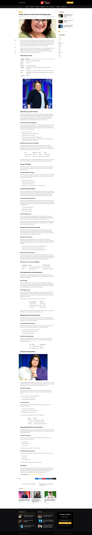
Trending (43, 6)
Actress (59, 38)
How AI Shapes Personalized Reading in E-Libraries (48, 516)
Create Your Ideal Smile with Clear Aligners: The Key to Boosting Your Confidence (48, 526)
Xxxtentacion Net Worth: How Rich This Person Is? (68, 26)
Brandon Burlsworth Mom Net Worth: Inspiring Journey (68, 15)
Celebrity (52, 6)
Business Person (60, 43)
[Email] (15, 52)
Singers (59, 51)
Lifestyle (37, 6)
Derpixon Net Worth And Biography (68, 21)
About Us (55, 533)
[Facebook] (15, 43)
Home (27, 6)
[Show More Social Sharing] (55, 17)
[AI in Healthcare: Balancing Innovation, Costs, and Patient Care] (40, 521)
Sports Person (60, 52)
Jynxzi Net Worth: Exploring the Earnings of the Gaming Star (50, 500)
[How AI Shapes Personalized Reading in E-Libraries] (40, 516)
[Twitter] (15, 45)
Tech (47, 6)
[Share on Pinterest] (53, 17)
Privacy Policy (64, 526)
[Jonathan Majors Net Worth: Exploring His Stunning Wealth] (24, 494)
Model (59, 48)
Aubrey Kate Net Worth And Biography (36, 474)
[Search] (72, 7)
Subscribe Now (69, 2)
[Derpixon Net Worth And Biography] (60, 21)
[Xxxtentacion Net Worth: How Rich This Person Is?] (60, 26)
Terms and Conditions (66, 533)
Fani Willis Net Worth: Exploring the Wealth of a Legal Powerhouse (36, 500)
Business (31, 6)
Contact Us (63, 6)
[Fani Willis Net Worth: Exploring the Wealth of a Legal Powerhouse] (37, 494)
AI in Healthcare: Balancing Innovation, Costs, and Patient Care (48, 521)
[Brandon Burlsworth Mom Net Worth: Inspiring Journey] (60, 15)
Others (58, 6)
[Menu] (19, 7)
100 (65, 31)
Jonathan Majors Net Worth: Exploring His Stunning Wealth (24, 500)
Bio (58, 40)
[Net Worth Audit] (46, 2)
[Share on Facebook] (50, 17)
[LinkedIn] (15, 48)
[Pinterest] (15, 50)
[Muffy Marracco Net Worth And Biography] (37, 28)
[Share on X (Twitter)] (52, 17)
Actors (59, 37)
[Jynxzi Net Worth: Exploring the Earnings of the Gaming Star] (50, 494)
